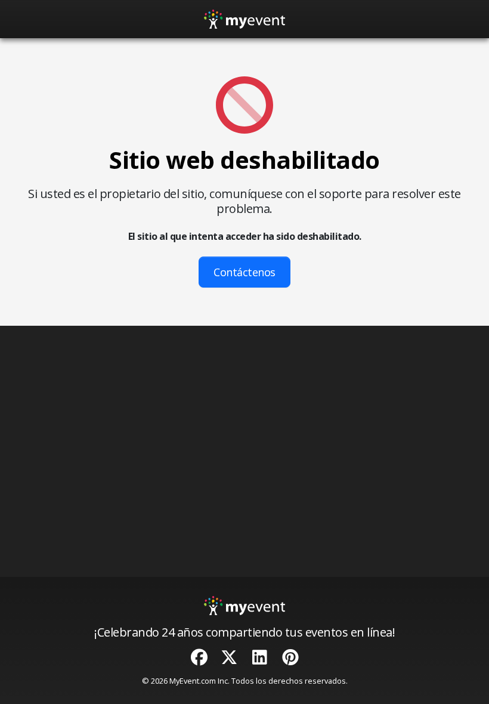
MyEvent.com (192, 680)
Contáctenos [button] (244, 272)
